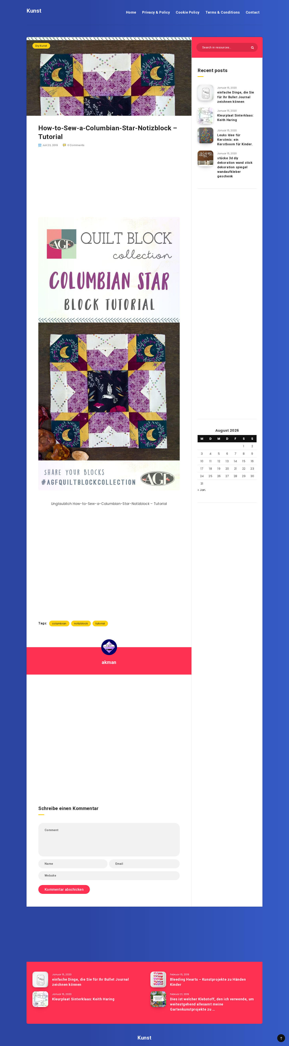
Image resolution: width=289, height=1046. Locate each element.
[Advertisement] (109, 182)
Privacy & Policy (156, 12)
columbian (59, 623)
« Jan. (202, 490)
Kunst (34, 10)
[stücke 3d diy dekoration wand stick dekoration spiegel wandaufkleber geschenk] (205, 158)
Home (131, 12)
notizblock (81, 623)
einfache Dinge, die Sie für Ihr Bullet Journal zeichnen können (235, 97)
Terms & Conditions (222, 12)
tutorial (100, 623)
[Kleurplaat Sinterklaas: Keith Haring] (205, 116)
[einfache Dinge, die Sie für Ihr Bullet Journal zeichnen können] (205, 93)
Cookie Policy (188, 12)
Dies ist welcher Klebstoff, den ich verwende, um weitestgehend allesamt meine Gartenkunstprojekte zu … (212, 1004)
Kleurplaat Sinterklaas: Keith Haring (235, 118)
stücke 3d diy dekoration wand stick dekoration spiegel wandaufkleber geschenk (235, 167)
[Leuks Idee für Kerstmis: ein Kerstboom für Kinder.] (205, 135)
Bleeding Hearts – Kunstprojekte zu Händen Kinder (208, 982)
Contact (253, 12)
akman (109, 662)
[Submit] (252, 47)
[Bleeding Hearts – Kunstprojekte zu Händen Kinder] (158, 979)
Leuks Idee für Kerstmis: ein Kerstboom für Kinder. (235, 139)
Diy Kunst (41, 46)
